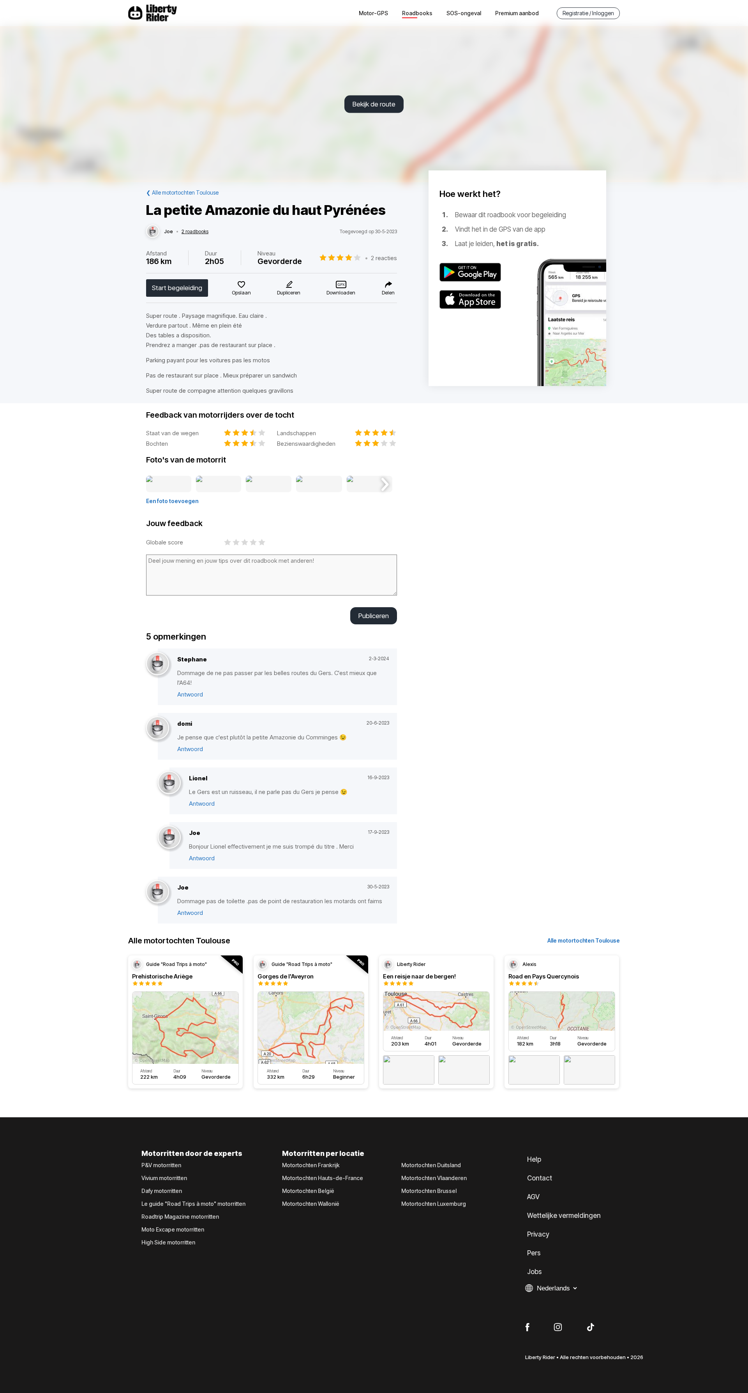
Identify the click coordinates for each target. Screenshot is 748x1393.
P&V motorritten (161, 1165)
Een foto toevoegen (172, 501)
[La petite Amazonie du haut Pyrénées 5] (369, 484)
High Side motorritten (168, 1242)
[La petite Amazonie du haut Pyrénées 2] (219, 484)
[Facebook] (527, 1327)
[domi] (157, 728)
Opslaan (241, 292)
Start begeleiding (177, 288)
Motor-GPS (373, 13)
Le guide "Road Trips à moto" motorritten (193, 1204)
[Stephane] (157, 664)
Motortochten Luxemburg (433, 1204)
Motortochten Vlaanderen (434, 1178)
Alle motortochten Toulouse (583, 940)
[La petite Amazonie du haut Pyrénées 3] (268, 484)
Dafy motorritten (161, 1191)
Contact (539, 1178)
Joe (168, 231)
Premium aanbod (517, 13)
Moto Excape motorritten (172, 1229)
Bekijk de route (374, 104)
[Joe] (152, 232)
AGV (533, 1197)
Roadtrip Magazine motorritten (180, 1216)
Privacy (538, 1234)
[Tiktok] (590, 1327)
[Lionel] (169, 783)
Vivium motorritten (164, 1178)
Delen (388, 292)
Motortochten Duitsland (431, 1165)
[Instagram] (558, 1327)
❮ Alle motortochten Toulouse (182, 192)
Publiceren (373, 616)
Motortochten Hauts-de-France (322, 1178)
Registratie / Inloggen (588, 13)
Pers (534, 1253)
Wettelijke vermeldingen (564, 1215)
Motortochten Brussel (429, 1191)
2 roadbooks (195, 231)
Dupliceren (288, 292)
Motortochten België (308, 1191)
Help (534, 1159)
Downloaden (340, 292)
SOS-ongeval (463, 13)
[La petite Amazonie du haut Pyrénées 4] (319, 484)
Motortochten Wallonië (310, 1204)
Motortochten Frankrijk (311, 1165)
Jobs (534, 1272)
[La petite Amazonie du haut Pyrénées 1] (168, 484)
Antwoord (190, 694)
